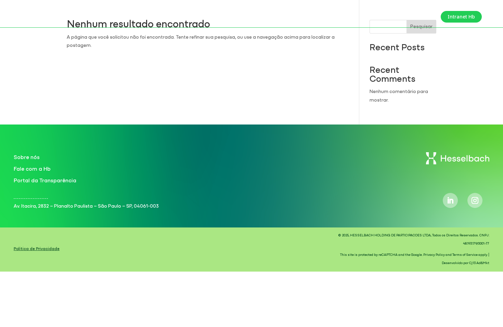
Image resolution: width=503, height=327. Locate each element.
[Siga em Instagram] (474, 200)
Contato (424, 17)
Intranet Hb (461, 16)
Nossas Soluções (380, 17)
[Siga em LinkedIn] (450, 200)
